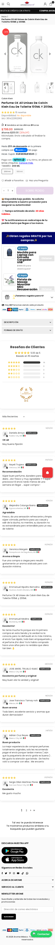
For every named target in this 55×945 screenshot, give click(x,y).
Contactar (43, 934)
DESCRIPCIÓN (11, 322)
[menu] (3, 3)
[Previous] (5, 54)
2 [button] (26, 810)
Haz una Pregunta (38, 180)
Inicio (4, 16)
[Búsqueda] (8, 3)
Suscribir (9, 916)
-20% (6, 32)
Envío (17, 135)
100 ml (20, 171)
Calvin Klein (7, 98)
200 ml (7, 171)
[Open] (47, 472)
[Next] (49, 54)
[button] (50, 4)
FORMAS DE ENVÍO (13, 330)
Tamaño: (11, 165)
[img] (9, 428)
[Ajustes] (45, 4)
